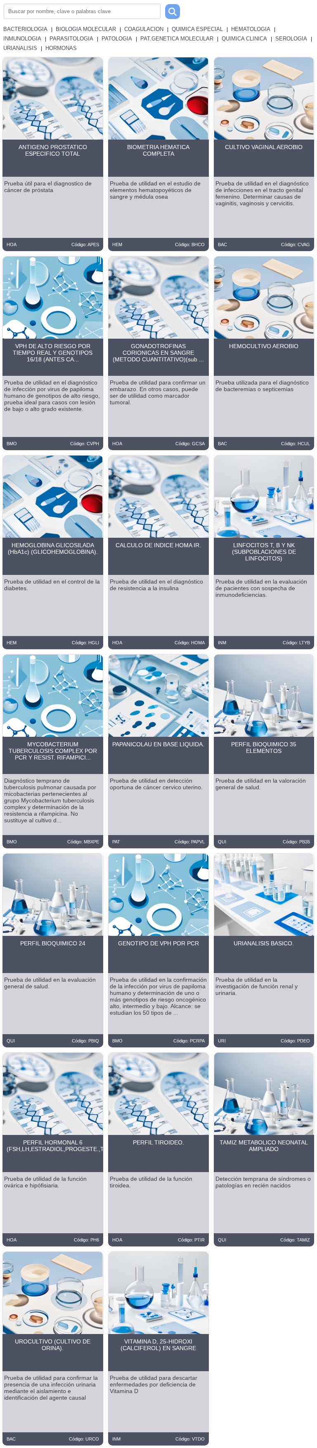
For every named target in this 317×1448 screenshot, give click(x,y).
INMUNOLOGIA (22, 39)
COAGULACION (143, 29)
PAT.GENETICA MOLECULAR (176, 39)
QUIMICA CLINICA (244, 39)
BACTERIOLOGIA (25, 29)
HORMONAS (61, 48)
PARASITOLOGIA (71, 39)
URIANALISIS (20, 48)
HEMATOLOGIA (250, 29)
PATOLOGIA (117, 39)
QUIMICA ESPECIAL (197, 29)
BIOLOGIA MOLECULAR (86, 29)
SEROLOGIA (291, 39)
